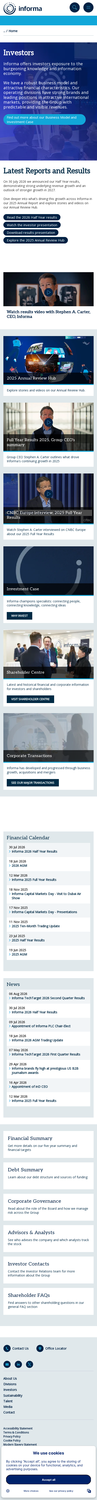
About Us (10, 1378)
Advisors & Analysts (31, 1232)
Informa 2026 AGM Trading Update (37, 1040)
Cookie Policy (12, 1440)
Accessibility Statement (17, 1428)
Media (7, 1406)
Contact (9, 1412)
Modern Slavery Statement (20, 1444)
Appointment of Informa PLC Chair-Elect (41, 1026)
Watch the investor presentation (32, 225)
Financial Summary (30, 1138)
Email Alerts (7, 1365)
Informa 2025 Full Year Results (34, 880)
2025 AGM (19, 954)
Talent (8, 1401)
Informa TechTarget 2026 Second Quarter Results (48, 998)
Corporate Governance (34, 1201)
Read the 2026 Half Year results (32, 217)
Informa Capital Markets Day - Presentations (44, 912)
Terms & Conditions (16, 1432)
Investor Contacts (28, 1264)
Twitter (30, 1365)
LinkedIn (19, 1365)
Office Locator (56, 1348)
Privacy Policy (12, 1436)
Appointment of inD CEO (30, 1087)
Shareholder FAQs (29, 1295)
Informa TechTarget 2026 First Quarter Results (46, 1054)
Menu (88, 8)
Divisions (9, 1384)
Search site (74, 8)
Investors (10, 1389)
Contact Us (20, 1348)
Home (13, 31)
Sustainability (12, 1395)
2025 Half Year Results (28, 940)
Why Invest (19, 616)
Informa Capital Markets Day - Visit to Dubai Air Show (46, 896)
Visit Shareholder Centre (30, 699)
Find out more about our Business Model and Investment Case (41, 119)
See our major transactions (32, 783)
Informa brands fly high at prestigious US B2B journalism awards (45, 1070)
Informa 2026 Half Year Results (34, 851)
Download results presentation (31, 232)
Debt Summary (25, 1170)
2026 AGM (19, 866)
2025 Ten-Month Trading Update (36, 926)
